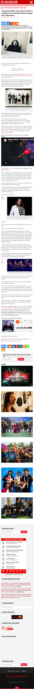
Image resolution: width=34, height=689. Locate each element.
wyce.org (27, 309)
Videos (25, 8)
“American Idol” (12, 168)
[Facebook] (2, 23)
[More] (3, 349)
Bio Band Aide (23, 671)
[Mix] (24, 346)
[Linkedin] (8, 23)
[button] (31, 2)
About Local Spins (11, 671)
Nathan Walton (21, 74)
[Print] (14, 23)
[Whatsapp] (27, 346)
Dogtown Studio (8, 132)
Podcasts (21, 8)
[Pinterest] (11, 23)
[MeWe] (20, 346)
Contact (18, 671)
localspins (3, 334)
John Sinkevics (6, 17)
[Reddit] (17, 23)
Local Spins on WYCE (15, 8)
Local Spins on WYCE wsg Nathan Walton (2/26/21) (16, 334)
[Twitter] (5, 23)
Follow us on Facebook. (14, 340)
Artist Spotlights (7, 8)
